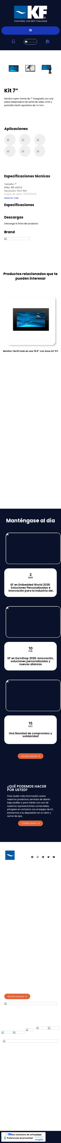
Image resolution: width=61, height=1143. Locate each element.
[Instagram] (37, 857)
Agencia (12, 1104)
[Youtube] (54, 857)
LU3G (41, 1119)
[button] (30, 30)
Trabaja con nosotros (38, 1110)
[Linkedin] (43, 857)
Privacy (7, 959)
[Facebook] (32, 857)
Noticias (15, 1110)
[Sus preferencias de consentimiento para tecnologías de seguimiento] (18, 1138)
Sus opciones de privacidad (26, 1134)
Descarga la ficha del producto (21, 223)
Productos (28, 1104)
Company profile (12, 971)
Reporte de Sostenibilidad (16, 974)
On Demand (47, 1104)
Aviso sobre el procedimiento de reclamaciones (28, 989)
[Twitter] (48, 857)
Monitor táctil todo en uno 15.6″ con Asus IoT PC (30, 351)
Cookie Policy (20, 959)
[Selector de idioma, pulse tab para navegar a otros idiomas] (30, 42)
